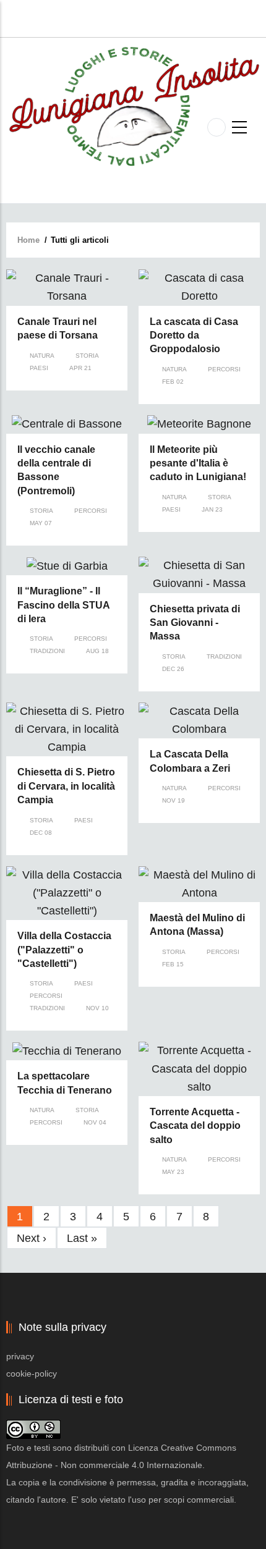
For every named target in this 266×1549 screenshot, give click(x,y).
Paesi (39, 368)
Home (28, 240)
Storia (87, 355)
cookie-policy (31, 1373)
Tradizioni (47, 651)
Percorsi (224, 369)
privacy (20, 1356)
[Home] (133, 105)
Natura (42, 355)
